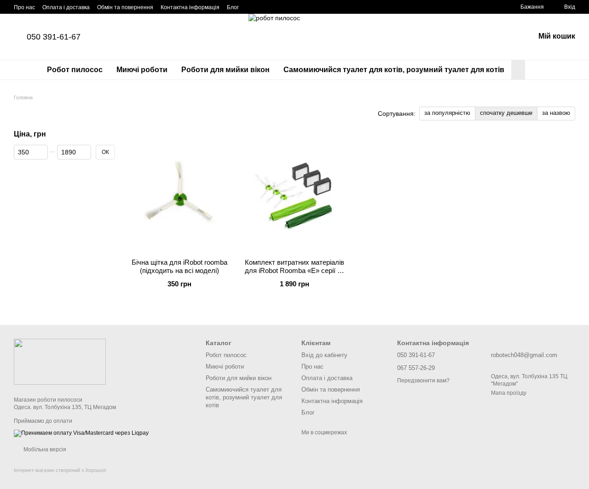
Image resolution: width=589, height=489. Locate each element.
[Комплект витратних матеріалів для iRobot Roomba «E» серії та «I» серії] (294, 193)
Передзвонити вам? (423, 380)
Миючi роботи (141, 70)
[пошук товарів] (541, 70)
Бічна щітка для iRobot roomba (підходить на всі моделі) (179, 266)
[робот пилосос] (60, 361)
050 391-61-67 (54, 37)
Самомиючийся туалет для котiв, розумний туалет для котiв (393, 70)
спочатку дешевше (506, 112)
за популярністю (447, 112)
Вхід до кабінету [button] (324, 355)
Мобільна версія (44, 449)
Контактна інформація (190, 7)
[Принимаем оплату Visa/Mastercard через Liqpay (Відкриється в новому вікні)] (81, 433)
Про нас (24, 7)
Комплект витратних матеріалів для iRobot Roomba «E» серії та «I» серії (294, 270)
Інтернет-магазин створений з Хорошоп (60, 470)
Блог (233, 7)
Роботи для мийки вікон (225, 70)
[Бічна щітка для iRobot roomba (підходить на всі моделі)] (179, 193)
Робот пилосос (75, 70)
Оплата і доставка (66, 7)
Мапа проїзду (508, 393)
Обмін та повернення (125, 7)
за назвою (556, 112)
